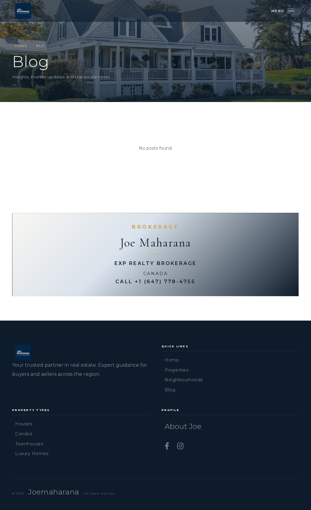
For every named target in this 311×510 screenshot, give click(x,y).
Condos (23, 434)
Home (21, 46)
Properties (177, 370)
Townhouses (29, 444)
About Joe (183, 426)
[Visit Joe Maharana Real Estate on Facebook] (168, 446)
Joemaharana (53, 492)
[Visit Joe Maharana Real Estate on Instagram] (180, 446)
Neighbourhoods (184, 379)
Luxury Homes (32, 453)
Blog (170, 390)
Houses (23, 424)
